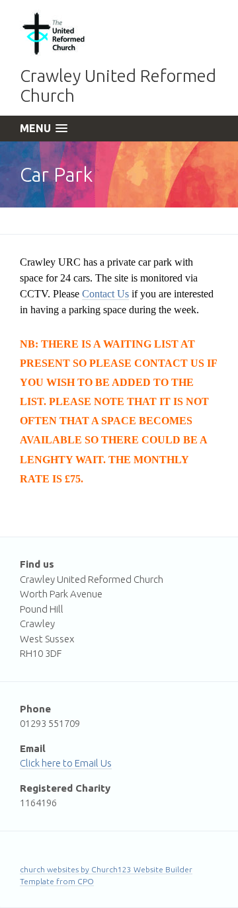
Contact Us (105, 293)
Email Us (93, 763)
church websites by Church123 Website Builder (106, 869)
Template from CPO (57, 881)
